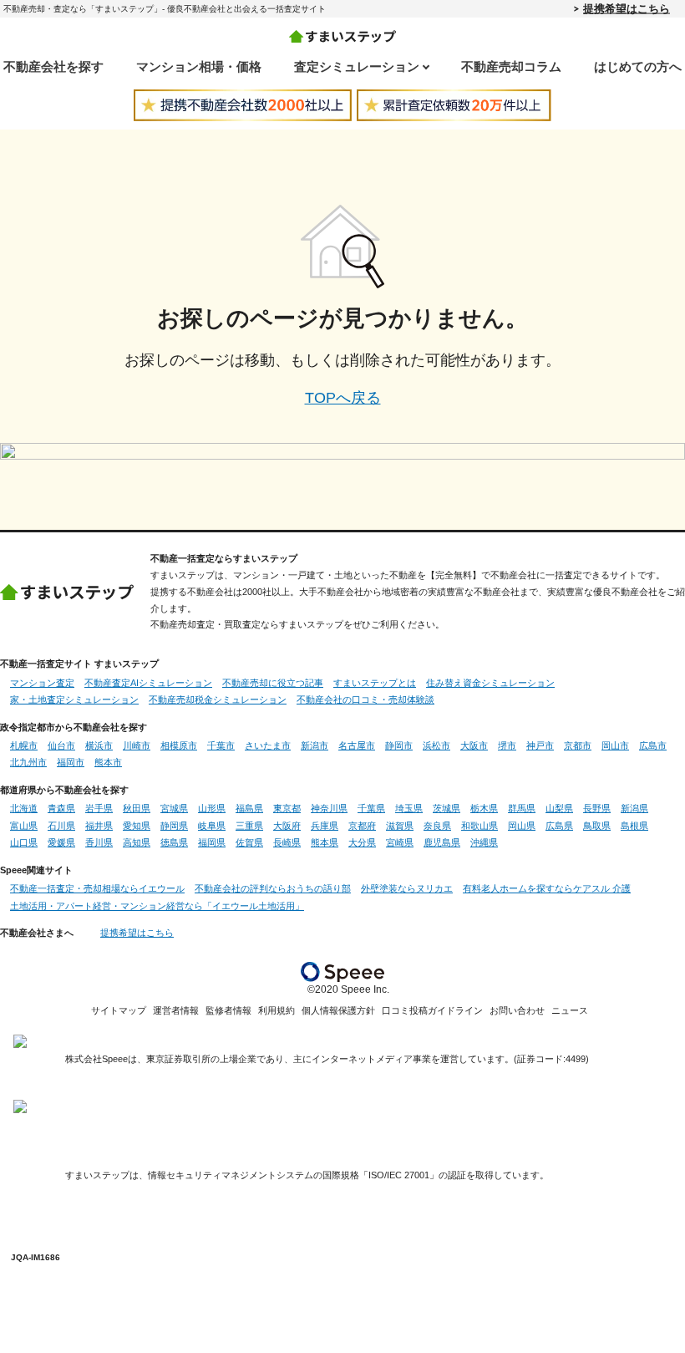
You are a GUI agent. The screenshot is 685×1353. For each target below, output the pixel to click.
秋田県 (136, 808)
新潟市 (314, 745)
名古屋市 (356, 745)
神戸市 (540, 745)
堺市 (507, 745)
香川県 (99, 842)
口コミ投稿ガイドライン (432, 1010)
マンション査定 (42, 683)
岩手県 (99, 808)
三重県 (249, 826)
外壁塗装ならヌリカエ (407, 888)
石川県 (61, 826)
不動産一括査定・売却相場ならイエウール (97, 888)
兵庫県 (324, 826)
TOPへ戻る (343, 397)
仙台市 (61, 745)
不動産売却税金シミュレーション (218, 699)
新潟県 (634, 808)
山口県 (24, 842)
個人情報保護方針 (338, 1010)
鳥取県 (597, 826)
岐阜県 (212, 826)
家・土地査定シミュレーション (74, 699)
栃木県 (484, 808)
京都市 (577, 745)
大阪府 (287, 826)
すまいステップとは (374, 683)
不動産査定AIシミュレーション (148, 683)
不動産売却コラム (511, 66)
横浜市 (99, 745)
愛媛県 (61, 842)
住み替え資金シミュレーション (490, 683)
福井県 (99, 826)
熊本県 (324, 842)
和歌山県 (479, 826)
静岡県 (174, 826)
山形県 (212, 808)
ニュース (569, 1010)
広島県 (559, 826)
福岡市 (70, 762)
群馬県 (521, 808)
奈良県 (437, 826)
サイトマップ (118, 1010)
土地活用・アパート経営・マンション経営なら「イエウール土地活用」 (157, 906)
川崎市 (136, 745)
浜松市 (436, 745)
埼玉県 (409, 808)
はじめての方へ (638, 66)
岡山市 (615, 745)
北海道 (24, 808)
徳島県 (174, 842)
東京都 (287, 808)
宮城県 (174, 808)
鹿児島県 (442, 842)
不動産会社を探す (53, 66)
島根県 (634, 826)
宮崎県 (400, 842)
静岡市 (399, 745)
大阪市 (474, 745)
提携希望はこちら (626, 8)
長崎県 (287, 842)
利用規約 (276, 1010)
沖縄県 (484, 842)
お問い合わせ (517, 1010)
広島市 (653, 745)
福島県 (249, 808)
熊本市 (108, 762)
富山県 (24, 826)
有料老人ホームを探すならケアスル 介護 (547, 888)
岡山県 (521, 826)
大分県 (362, 842)
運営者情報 (176, 1010)
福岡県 (212, 842)
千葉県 (371, 808)
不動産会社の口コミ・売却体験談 (365, 699)
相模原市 (178, 745)
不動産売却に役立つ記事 (272, 683)
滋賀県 (400, 826)
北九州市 (28, 762)
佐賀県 (249, 842)
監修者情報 (228, 1010)
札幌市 (24, 745)
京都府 (362, 826)
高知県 (136, 842)
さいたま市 (268, 745)
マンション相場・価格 (198, 66)
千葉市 (221, 745)
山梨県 (559, 808)
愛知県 (136, 826)
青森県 (61, 808)
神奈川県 (329, 808)
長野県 (597, 808)
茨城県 (446, 808)
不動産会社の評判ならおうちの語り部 (273, 888)
